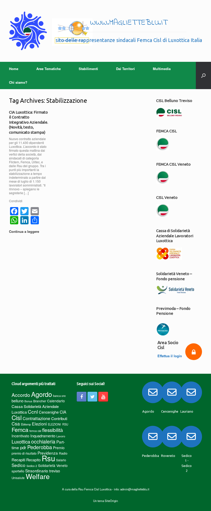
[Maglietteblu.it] (51, 31)
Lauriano (186, 411)
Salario (61, 460)
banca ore (59, 396)
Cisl (17, 417)
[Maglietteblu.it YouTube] (103, 397)
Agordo (41, 394)
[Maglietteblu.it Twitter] (92, 397)
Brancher (39, 401)
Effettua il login (169, 355)
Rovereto (168, 455)
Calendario (56, 400)
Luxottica (21, 441)
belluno (17, 400)
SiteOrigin (111, 501)
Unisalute (18, 478)
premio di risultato (24, 453)
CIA (63, 412)
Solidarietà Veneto (53, 465)
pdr (23, 447)
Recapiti (18, 459)
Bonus (28, 401)
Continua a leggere (24, 231)
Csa (16, 423)
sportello (18, 471)
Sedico (18, 465)
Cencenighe (49, 412)
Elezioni (39, 424)
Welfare (38, 476)
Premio (59, 447)
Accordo (21, 394)
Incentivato (20, 435)
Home (13, 68)
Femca (20, 429)
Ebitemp (26, 424)
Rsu (48, 458)
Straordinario (36, 470)
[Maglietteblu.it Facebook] (81, 397)
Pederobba (39, 447)
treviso (54, 470)
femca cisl (35, 431)
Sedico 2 (32, 466)
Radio (63, 453)
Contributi (59, 418)
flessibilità (52, 429)
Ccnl (33, 411)
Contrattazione (36, 418)
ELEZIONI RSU (58, 424)
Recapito (33, 459)
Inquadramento (42, 435)
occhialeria (43, 441)
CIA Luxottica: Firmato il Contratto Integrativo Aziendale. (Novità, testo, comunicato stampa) (28, 122)
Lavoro (60, 436)
